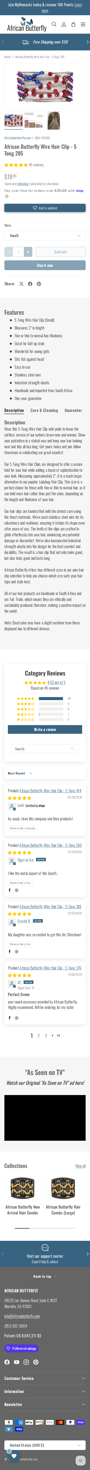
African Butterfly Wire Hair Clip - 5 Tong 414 (50, 790)
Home (7, 57)
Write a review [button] (45, 729)
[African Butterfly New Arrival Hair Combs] (22, 1188)
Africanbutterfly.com (17, 137)
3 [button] (46, 1035)
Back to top (42, 1276)
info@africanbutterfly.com (22, 1316)
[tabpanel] (45, 525)
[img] (19, 798)
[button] (73, 24)
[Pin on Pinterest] (39, 283)
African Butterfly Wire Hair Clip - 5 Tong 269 (50, 845)
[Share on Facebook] (30, 283)
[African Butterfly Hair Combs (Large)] (63, 1188)
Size (7, 225)
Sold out (60, 251)
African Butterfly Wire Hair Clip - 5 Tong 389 (50, 906)
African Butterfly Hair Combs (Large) (63, 1209)
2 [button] (39, 1035)
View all (80, 1166)
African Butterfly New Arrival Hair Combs (22, 1209)
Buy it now (45, 265)
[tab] (14, 410)
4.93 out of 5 (56, 682)
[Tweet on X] (21, 283)
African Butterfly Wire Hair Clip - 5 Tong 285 (39, 57)
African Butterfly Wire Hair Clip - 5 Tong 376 (50, 968)
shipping (23, 183)
